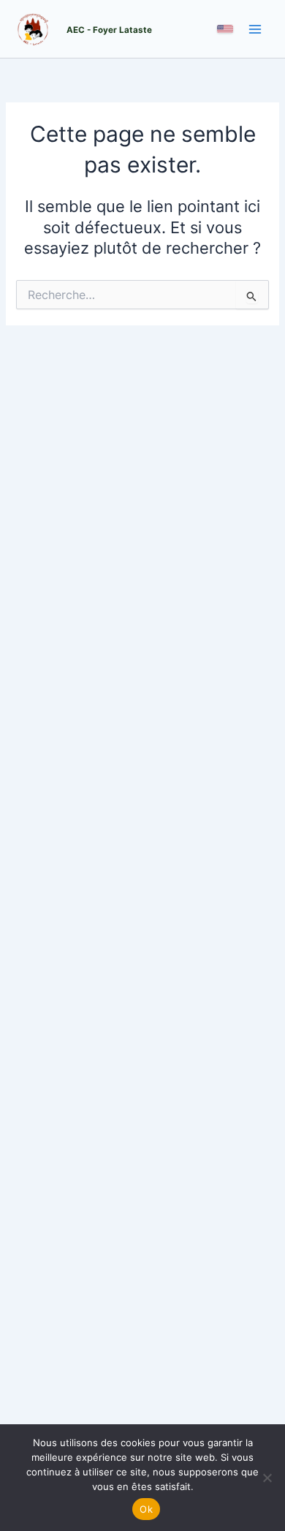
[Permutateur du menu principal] (255, 29)
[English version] (225, 29)
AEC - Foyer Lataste (109, 30)
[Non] (266, 1477)
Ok (146, 1509)
